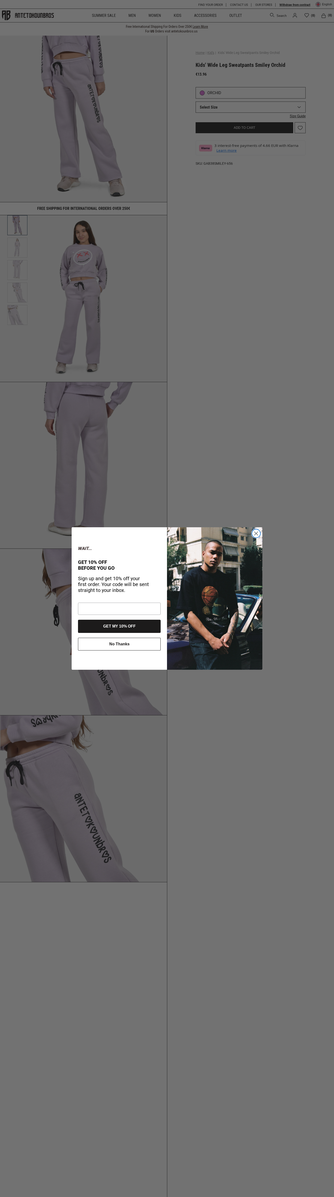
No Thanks (119, 644)
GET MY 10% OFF (119, 626)
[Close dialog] (256, 533)
